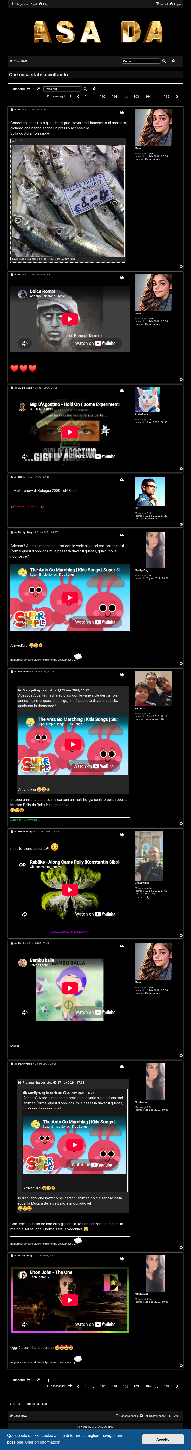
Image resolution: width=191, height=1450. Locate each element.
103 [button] (136, 96)
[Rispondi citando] (122, 112)
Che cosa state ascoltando (38, 74)
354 (149, 419)
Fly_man (140, 708)
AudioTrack (141, 414)
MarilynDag (141, 570)
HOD (137, 508)
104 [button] (148, 96)
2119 (150, 153)
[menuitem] (43, 4)
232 (149, 713)
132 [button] (166, 96)
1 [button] (86, 96)
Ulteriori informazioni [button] (43, 1442)
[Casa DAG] (98, 31)
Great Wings (142, 882)
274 (149, 575)
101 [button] (114, 96)
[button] (69, 96)
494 (149, 888)
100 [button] (102, 96)
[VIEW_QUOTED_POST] (59, 690)
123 (149, 513)
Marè (138, 148)
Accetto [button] (163, 1439)
